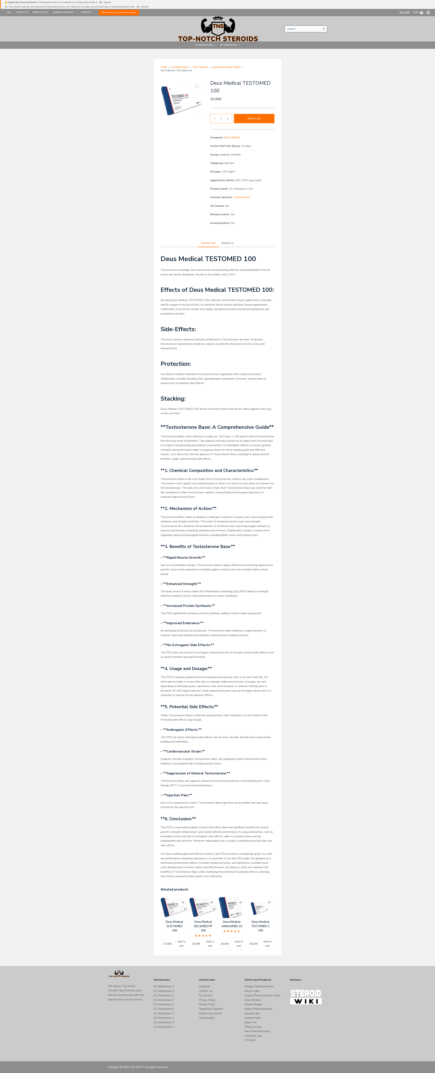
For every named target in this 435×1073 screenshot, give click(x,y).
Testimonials (207, 1018)
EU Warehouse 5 (163, 1004)
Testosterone (241, 197)
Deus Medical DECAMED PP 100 (203, 926)
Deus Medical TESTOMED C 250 (260, 926)
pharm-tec (251, 1022)
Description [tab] (208, 243)
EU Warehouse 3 (163, 995)
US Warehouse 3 (163, 1027)
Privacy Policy (41, 12)
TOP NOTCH (137, 1067)
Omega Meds (253, 1018)
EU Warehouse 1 (163, 986)
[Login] (428, 12)
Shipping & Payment (63, 12)
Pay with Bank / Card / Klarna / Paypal (118, 12)
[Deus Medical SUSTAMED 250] (174, 907)
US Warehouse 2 (163, 1022)
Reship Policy (207, 1004)
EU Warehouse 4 (163, 1000)
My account (206, 995)
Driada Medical (253, 1004)
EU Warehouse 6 (163, 1009)
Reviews (85, 12)
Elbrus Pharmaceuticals (258, 1009)
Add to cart (254, 118)
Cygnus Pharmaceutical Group (262, 995)
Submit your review (210, 1013)
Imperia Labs (252, 1013)
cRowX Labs (252, 991)
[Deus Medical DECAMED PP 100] (203, 907)
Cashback (204, 986)
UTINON (250, 1040)
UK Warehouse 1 (163, 1013)
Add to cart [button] (181, 944)
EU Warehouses (204, 45)
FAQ (9, 12)
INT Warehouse (228, 45)
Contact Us (22, 12)
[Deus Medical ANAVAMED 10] (232, 907)
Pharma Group (253, 1027)
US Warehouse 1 (163, 1018)
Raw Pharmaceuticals (257, 1031)
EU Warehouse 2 (163, 991)
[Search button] (323, 29)
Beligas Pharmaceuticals (259, 986)
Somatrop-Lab (253, 1036)
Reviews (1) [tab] (227, 243)
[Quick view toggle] (183, 902)
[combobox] (302, 28)
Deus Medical (231, 137)
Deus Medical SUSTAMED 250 (174, 926)
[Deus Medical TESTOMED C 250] (260, 907)
